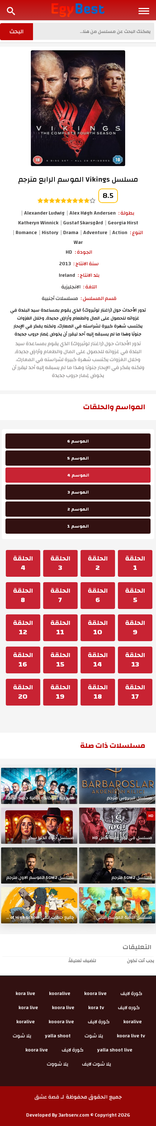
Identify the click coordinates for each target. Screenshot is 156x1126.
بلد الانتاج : (88, 275)
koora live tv (131, 1036)
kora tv (96, 1007)
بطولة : (126, 213)
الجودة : (83, 252)
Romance (26, 232)
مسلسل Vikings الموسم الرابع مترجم (78, 179)
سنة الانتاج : (86, 264)
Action (119, 232)
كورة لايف (131, 993)
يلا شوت (94, 1036)
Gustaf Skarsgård (83, 222)
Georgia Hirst (123, 222)
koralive (132, 1021)
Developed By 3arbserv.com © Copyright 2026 (78, 1115)
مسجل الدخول (111, 960)
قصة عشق (46, 1097)
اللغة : (90, 287)
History (50, 232)
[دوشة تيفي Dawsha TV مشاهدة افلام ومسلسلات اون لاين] (78, 9)
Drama (70, 232)
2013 (65, 263)
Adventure (95, 232)
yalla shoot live (114, 1050)
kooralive (59, 993)
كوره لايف (129, 1007)
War (78, 242)
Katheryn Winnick (38, 222)
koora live (95, 993)
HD (69, 252)
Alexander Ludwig (44, 213)
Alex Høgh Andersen (92, 213)
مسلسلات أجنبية (60, 298)
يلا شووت (57, 1064)
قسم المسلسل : (98, 298)
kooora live (61, 1021)
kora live (25, 993)
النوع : (136, 233)
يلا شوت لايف (96, 1064)
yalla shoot (58, 1036)
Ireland (67, 275)
